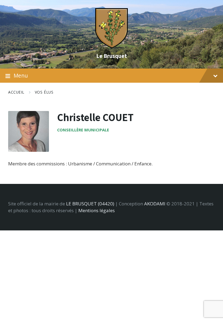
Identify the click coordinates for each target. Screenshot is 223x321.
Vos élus (44, 92)
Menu (21, 75)
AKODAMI (154, 203)
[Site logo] (111, 46)
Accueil (16, 92)
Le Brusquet (111, 56)
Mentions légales (96, 210)
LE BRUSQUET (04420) (90, 203)
